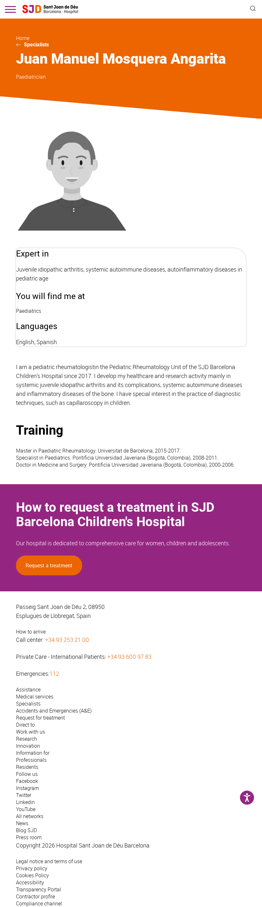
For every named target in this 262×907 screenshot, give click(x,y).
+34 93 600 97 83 (129, 656)
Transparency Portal (38, 889)
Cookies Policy (32, 875)
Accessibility (30, 882)
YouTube (25, 809)
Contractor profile (35, 896)
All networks (29, 816)
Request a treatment (49, 565)
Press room (29, 837)
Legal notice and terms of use (49, 861)
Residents (27, 766)
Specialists (36, 45)
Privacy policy (31, 868)
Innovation (28, 745)
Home (22, 38)
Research (26, 738)
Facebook (27, 781)
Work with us (30, 731)
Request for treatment (40, 717)
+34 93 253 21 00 (67, 639)
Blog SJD (26, 830)
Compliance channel (39, 903)
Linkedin (25, 802)
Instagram (27, 788)
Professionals (31, 759)
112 (54, 673)
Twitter (23, 795)
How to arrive (31, 631)
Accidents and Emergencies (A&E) (54, 710)
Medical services (34, 696)
